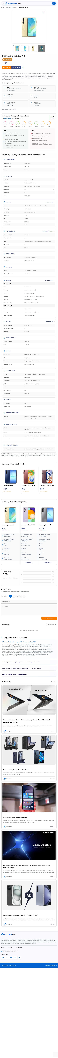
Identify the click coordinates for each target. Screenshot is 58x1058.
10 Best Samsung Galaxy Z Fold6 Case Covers (16, 770)
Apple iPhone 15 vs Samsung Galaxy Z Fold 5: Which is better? (20, 915)
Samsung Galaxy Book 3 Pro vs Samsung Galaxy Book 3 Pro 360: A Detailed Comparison (26, 721)
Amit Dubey (7, 118)
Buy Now (5, 67)
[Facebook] (7, 957)
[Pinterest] (19, 957)
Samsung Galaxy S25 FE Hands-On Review (15, 817)
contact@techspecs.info (10, 951)
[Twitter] (15, 957)
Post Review (49, 618)
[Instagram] (3, 957)
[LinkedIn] (11, 957)
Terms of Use (12, 965)
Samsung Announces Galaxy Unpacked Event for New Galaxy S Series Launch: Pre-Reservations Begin (26, 866)
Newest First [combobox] (51, 624)
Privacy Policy (4, 965)
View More (53, 682)
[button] (29, 642)
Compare (15, 67)
